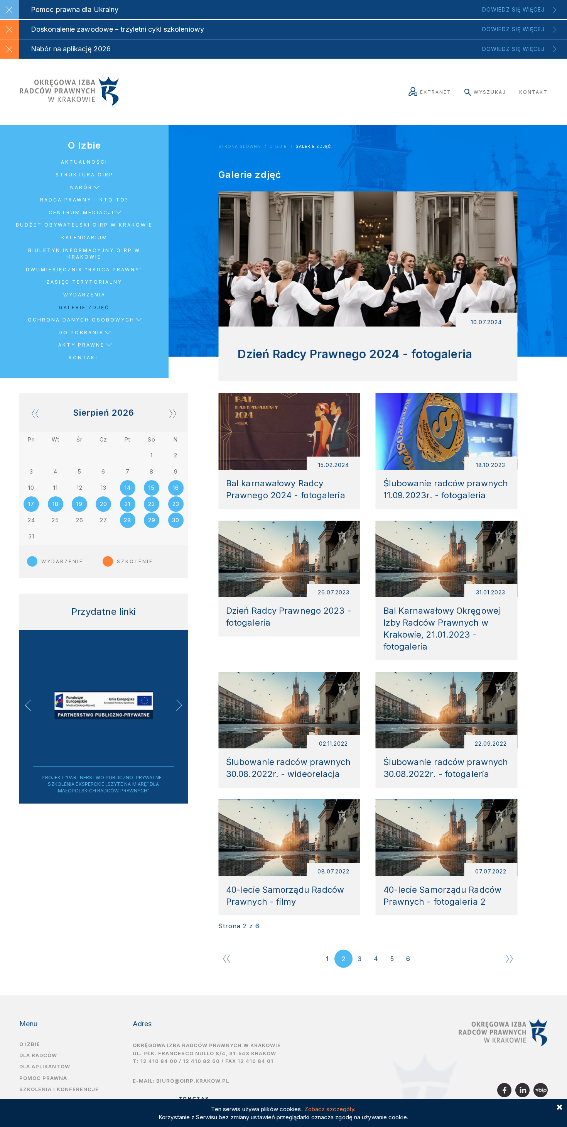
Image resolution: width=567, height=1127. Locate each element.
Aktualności (84, 162)
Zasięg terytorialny (84, 282)
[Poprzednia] (226, 959)
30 (175, 520)
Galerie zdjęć (313, 146)
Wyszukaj (490, 92)
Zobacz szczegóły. (330, 1109)
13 (103, 487)
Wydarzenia (84, 295)
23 (175, 504)
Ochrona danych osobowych (81, 320)
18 (55, 504)
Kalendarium (84, 237)
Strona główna (239, 146)
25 (55, 520)
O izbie (29, 1044)
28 (127, 520)
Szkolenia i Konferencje (59, 1089)
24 (31, 520)
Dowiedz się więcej (513, 9)
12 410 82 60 (201, 1061)
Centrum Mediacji (81, 212)
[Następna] (509, 959)
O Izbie (278, 146)
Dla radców (38, 1055)
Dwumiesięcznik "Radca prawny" (84, 269)
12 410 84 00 (158, 1061)
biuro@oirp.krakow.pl (192, 1081)
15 (151, 487)
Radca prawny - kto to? (84, 200)
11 (55, 487)
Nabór (81, 187)
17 (31, 504)
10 (31, 487)
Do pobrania (81, 332)
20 (103, 504)
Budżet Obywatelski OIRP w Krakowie (84, 225)
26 (79, 520)
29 (151, 520)
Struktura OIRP (84, 175)
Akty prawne (81, 345)
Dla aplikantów (44, 1066)
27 (103, 520)
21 (127, 504)
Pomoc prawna (43, 1078)
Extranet (435, 92)
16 (176, 487)
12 (80, 487)
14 (128, 487)
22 (151, 504)
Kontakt (533, 92)
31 (31, 536)
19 (79, 504)
